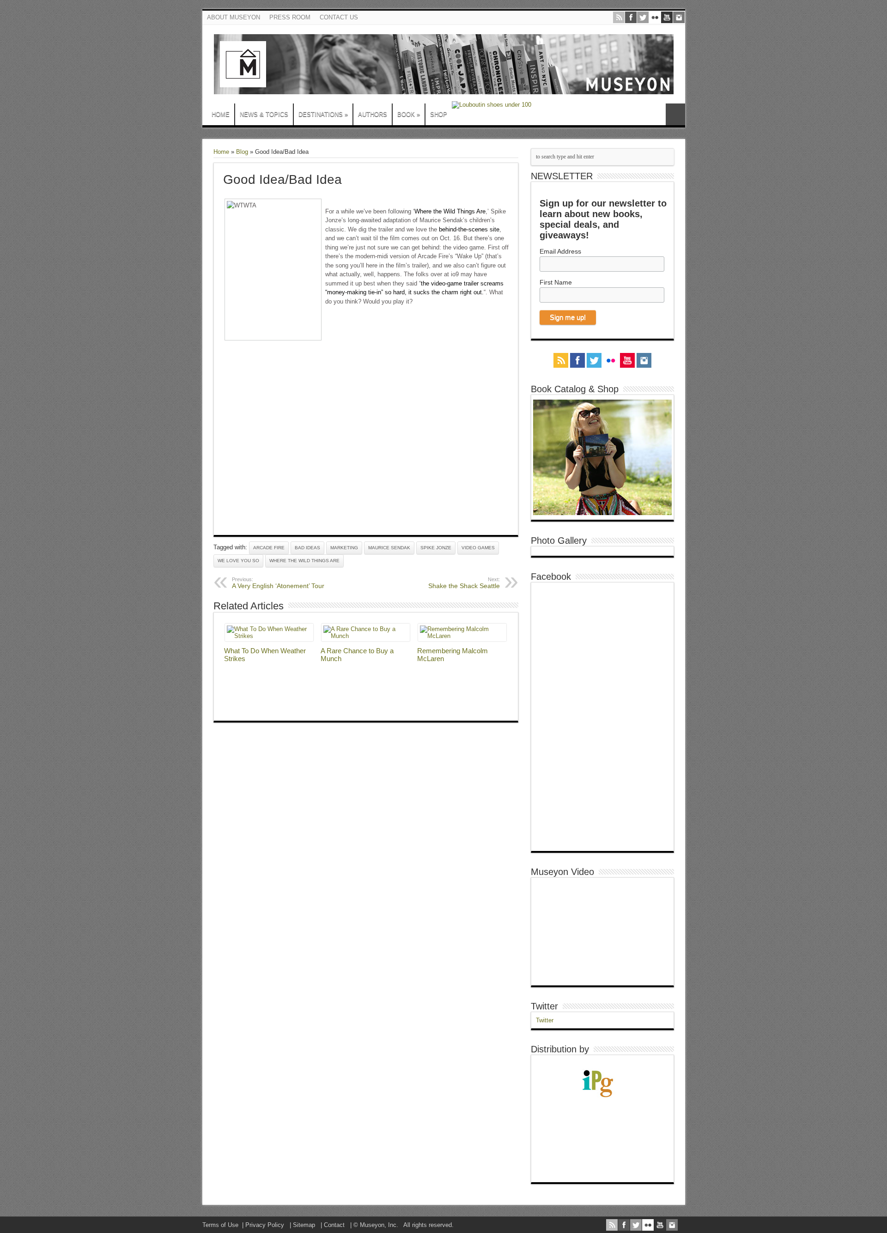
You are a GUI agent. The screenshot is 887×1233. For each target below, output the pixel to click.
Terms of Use (220, 1224)
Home (221, 151)
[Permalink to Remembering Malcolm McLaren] (462, 635)
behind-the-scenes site (469, 229)
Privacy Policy (264, 1224)
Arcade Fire (269, 547)
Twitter (544, 1006)
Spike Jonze (435, 547)
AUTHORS (372, 114)
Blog (242, 151)
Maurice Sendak (389, 547)
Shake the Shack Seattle (464, 583)
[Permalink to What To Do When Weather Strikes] (269, 635)
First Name (556, 282)
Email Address (560, 251)
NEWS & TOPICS (264, 114)
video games (478, 547)
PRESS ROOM (289, 17)
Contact (334, 1224)
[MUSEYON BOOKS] (444, 87)
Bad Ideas (307, 547)
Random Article (675, 114)
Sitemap (304, 1224)
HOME (221, 114)
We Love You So (238, 560)
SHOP (438, 114)
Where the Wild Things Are (450, 211)
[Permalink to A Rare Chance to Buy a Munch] (366, 635)
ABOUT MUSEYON (233, 17)
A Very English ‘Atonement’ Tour (278, 583)
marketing (344, 547)
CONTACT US (339, 17)
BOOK (408, 114)
